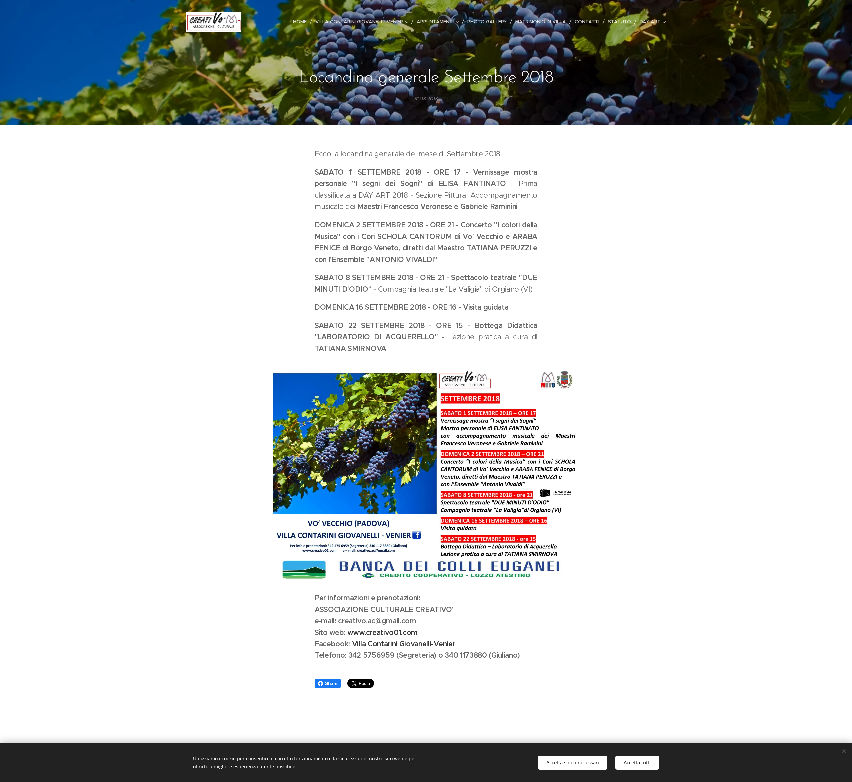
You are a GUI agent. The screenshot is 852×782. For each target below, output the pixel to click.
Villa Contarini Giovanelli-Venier (403, 643)
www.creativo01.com (382, 632)
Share (331, 683)
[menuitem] (301, 21)
